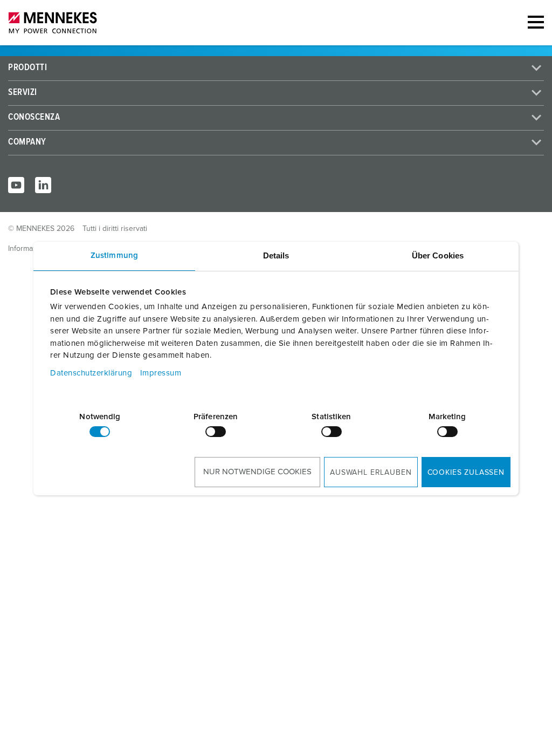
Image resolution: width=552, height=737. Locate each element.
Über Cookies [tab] (438, 255)
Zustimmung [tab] (114, 255)
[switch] (215, 431)
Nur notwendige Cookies (257, 472)
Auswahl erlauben (370, 472)
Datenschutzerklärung (91, 373)
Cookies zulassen (466, 472)
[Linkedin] (43, 185)
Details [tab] (276, 255)
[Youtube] (16, 185)
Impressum (161, 373)
